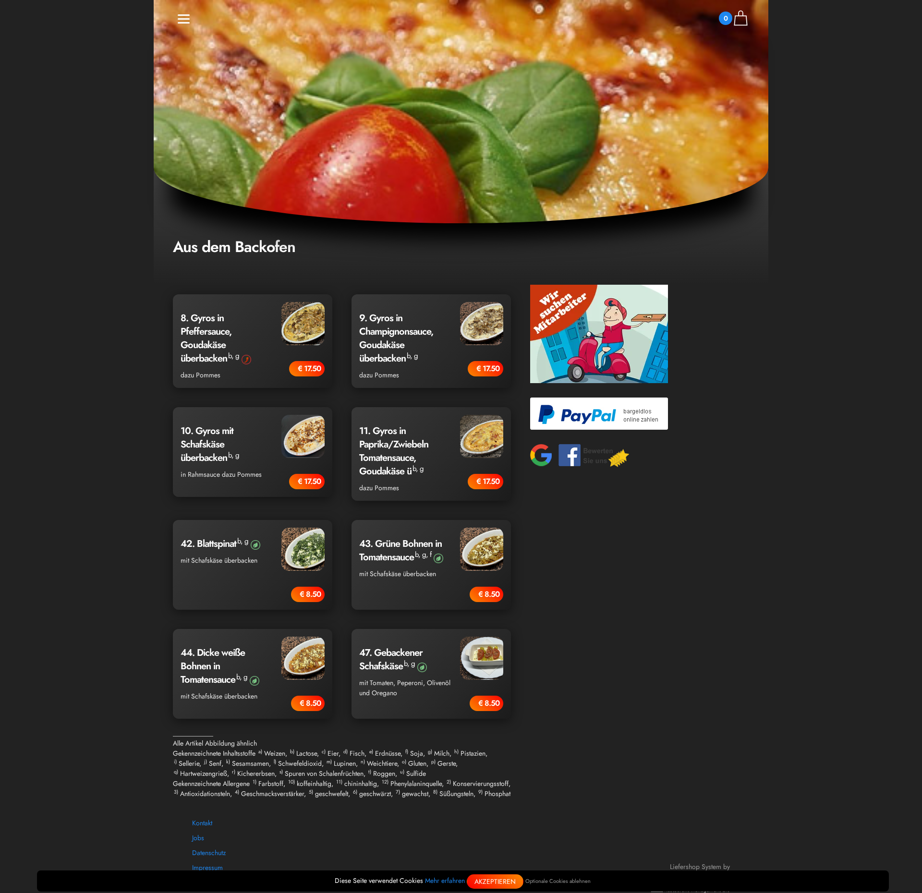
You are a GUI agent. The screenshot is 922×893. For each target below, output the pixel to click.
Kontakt (202, 823)
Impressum (207, 867)
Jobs (198, 838)
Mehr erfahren (445, 880)
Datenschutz (209, 852)
